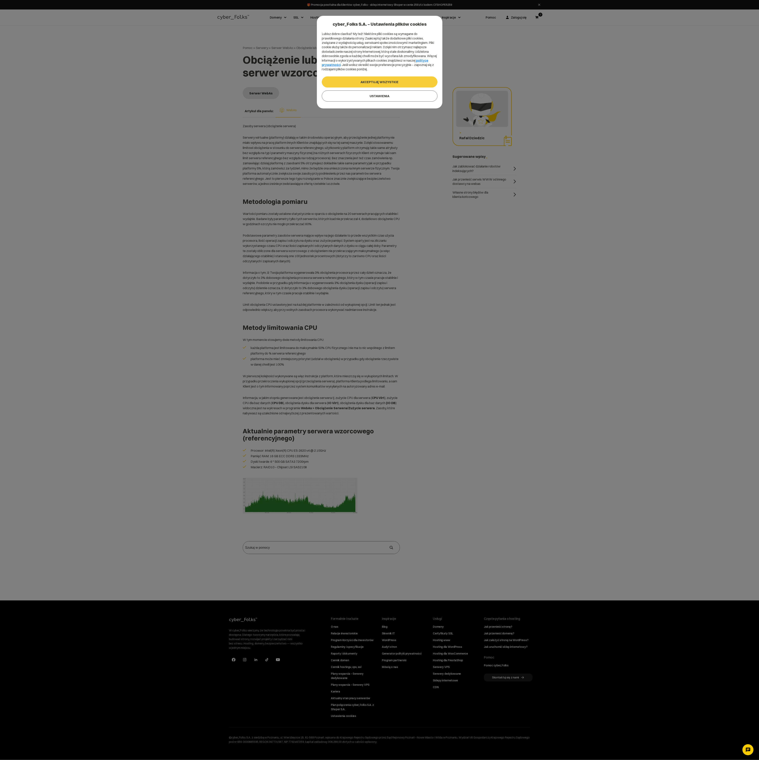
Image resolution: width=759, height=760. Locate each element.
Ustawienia (379, 96)
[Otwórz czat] (747, 749)
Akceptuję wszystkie (379, 82)
